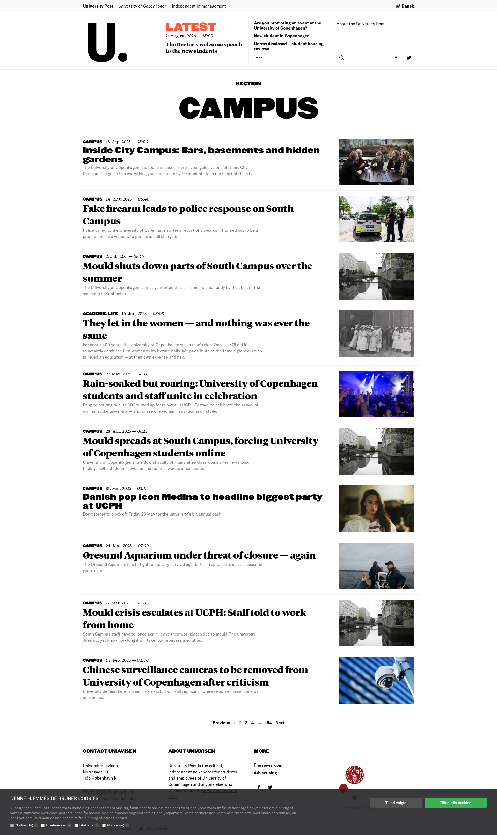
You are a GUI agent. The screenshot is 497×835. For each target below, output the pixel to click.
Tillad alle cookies (455, 802)
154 (268, 722)
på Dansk (405, 5)
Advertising (265, 772)
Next (279, 722)
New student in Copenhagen (282, 35)
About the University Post (361, 23)
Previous (221, 722)
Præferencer (58, 825)
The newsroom (268, 764)
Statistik (88, 825)
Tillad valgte (395, 802)
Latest (191, 27)
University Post (98, 5)
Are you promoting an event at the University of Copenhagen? (287, 25)
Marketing (117, 825)
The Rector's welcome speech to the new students (204, 47)
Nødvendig (25, 825)
